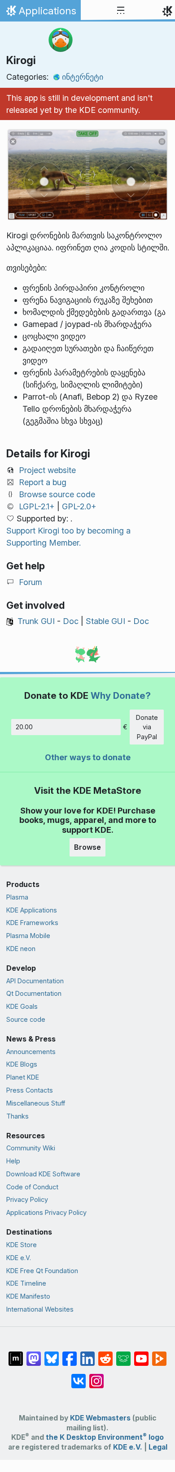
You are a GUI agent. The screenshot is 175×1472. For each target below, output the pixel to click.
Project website (47, 470)
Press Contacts (29, 1090)
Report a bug (42, 482)
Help (13, 1161)
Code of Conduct (32, 1187)
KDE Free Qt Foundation (42, 1270)
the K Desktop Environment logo (105, 1437)
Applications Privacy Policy (46, 1212)
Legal (158, 1447)
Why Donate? (121, 695)
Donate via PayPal (147, 727)
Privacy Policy (27, 1199)
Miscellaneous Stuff (35, 1103)
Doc (71, 621)
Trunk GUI (36, 621)
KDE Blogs (21, 1064)
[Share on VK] (78, 1376)
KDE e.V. (18, 1257)
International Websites (40, 1309)
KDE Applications (31, 910)
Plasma (17, 897)
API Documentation (35, 981)
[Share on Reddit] (105, 1354)
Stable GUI (105, 621)
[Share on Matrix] (16, 1354)
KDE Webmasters (100, 1418)
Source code (25, 1019)
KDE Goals (22, 1006)
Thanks (17, 1116)
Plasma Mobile (28, 935)
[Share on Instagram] (96, 1376)
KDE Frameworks (32, 922)
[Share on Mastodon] (33, 1354)
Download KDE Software (43, 1174)
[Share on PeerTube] (159, 1354)
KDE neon (20, 948)
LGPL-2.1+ (37, 506)
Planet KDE (22, 1077)
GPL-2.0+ (79, 506)
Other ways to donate (88, 757)
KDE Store (21, 1244)
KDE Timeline (26, 1283)
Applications (40, 13)
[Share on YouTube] (141, 1354)
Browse (87, 847)
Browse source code (57, 494)
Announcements (31, 1051)
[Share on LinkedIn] (87, 1354)
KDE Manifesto (28, 1296)
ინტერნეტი (82, 77)
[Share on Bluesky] (51, 1354)
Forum (30, 582)
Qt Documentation (33, 993)
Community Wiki (30, 1148)
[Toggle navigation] (120, 11)
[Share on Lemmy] (123, 1354)
